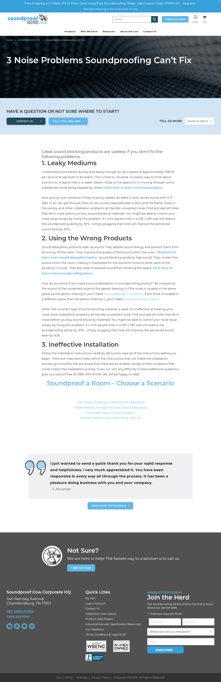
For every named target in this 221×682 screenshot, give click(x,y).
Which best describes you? (90, 341)
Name (76, 327)
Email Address (82, 355)
